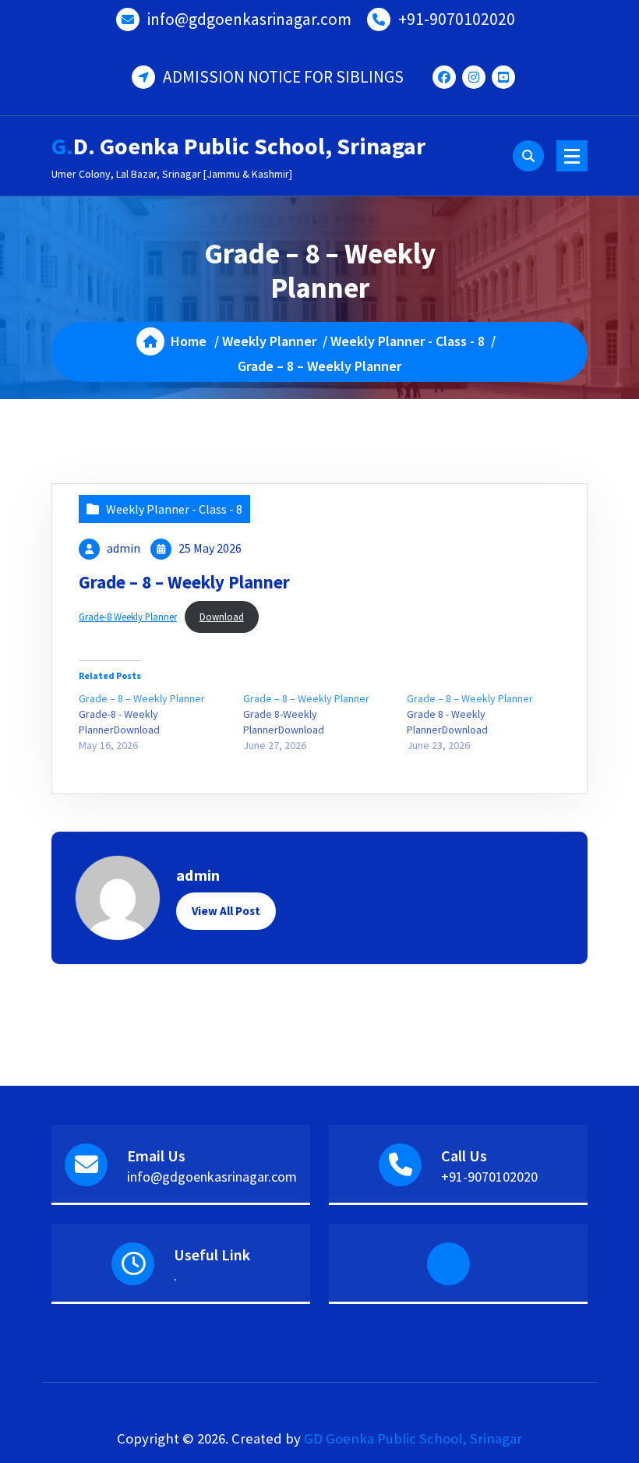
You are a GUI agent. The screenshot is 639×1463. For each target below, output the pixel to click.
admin (123, 548)
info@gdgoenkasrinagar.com (249, 19)
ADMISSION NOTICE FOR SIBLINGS (283, 76)
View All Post (226, 910)
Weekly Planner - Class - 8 (407, 341)
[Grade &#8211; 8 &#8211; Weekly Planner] (161, 722)
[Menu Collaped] (572, 155)
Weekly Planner (269, 341)
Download (221, 616)
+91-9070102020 (456, 19)
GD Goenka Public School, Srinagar (413, 1438)
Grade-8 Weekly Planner (128, 616)
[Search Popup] (528, 155)
